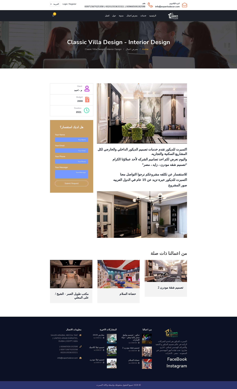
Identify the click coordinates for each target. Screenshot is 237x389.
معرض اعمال (132, 15)
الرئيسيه (152, 15)
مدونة (121, 15)
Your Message (61, 167)
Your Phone (60, 156)
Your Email (60, 145)
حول (114, 15)
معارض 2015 (98, 335)
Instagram (177, 366)
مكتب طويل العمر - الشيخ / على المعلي (72, 296)
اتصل (107, 15)
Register (72, 4)
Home (145, 49)
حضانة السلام (128, 294)
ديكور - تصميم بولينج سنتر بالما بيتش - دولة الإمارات (130, 337)
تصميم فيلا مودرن (97, 359)
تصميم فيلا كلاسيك (96, 347)
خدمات (143, 15)
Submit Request (72, 183)
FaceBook (177, 359)
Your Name (60, 134)
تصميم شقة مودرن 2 (170, 287)
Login (65, 4)
